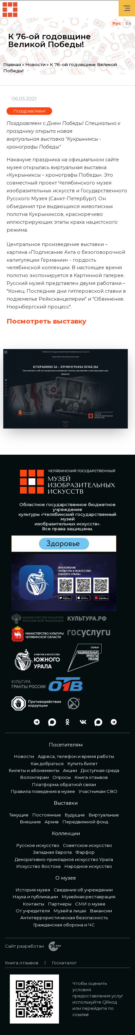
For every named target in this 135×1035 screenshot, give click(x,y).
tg (35, 722)
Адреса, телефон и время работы (76, 756)
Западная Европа (52, 852)
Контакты (33, 903)
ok (66, 722)
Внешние (30, 821)
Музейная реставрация (88, 896)
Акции (70, 770)
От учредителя (33, 910)
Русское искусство (37, 845)
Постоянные (46, 814)
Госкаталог (64, 962)
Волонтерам (34, 777)
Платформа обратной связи (64, 784)
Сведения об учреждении (83, 889)
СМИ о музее (90, 903)
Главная (12, 64)
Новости (35, 64)
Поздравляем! (29, 111)
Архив (52, 821)
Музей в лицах (69, 910)
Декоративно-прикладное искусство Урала (64, 859)
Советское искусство (87, 845)
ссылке (80, 1014)
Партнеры (59, 903)
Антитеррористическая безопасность (64, 917)
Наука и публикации (35, 896)
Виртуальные (103, 814)
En (128, 23)
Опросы (61, 777)
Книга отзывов (91, 777)
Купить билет (82, 763)
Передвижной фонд (85, 821)
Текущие (19, 814)
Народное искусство (88, 866)
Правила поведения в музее (42, 791)
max (50, 722)
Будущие (75, 814)
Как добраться (47, 763)
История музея (32, 889)
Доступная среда (100, 770)
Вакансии (101, 910)
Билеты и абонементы (34, 770)
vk (81, 722)
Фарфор (85, 852)
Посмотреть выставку (46, 321)
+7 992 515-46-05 (20, 722)
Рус (116, 23)
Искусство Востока (38, 866)
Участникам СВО (98, 791)
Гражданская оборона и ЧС (64, 924)
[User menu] (127, 8)
